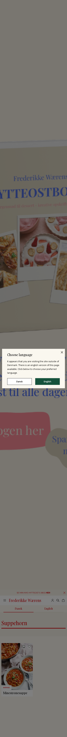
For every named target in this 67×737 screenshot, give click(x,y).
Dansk (19, 381)
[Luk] (62, 352)
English (47, 381)
